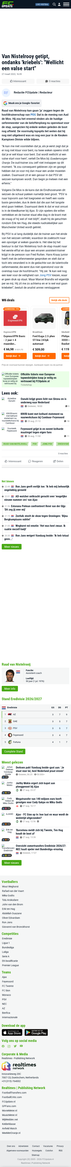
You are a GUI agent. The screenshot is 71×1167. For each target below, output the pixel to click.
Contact (36, 1146)
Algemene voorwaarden (18, 1150)
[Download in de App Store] (12, 1032)
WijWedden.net (10, 1119)
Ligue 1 (6, 943)
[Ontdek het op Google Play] (36, 1032)
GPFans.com (9, 1106)
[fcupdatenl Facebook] (3, 1046)
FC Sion (6, 990)
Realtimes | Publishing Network (35, 1163)
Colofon (49, 1150)
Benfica (6, 1012)
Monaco (6, 995)
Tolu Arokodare (10, 900)
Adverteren (23, 1146)
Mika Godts (8, 895)
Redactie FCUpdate (26, 92)
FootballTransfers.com (14, 1092)
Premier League (10, 965)
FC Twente (7, 986)
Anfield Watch (9, 1128)
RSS (60, 1150)
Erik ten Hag (8, 909)
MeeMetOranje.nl (11, 1133)
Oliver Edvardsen (11, 917)
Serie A (5, 956)
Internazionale (9, 1017)
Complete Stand (13, 751)
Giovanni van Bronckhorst (16, 926)
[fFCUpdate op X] (15, 1046)
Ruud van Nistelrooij (15, 444)
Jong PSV (45, 275)
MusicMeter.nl (9, 1115)
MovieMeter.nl (9, 1110)
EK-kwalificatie (10, 960)
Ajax (4, 977)
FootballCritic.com (12, 1097)
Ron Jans (7, 922)
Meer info (9, 688)
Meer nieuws (11, 546)
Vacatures (48, 1146)
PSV (33, 114)
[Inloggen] (58, 4)
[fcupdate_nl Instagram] (9, 1046)
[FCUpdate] (8, 4)
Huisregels (37, 1150)
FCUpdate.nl (8, 1101)
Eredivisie (63, 444)
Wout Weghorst (10, 886)
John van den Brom (12, 904)
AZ (3, 1008)
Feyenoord (7, 981)
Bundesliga (8, 947)
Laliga (5, 952)
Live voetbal (42, 4)
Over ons (11, 1146)
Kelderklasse (9, 1124)
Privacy (60, 1146)
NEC (4, 1003)
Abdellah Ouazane (12, 913)
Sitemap (35, 1155)
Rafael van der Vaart (13, 891)
